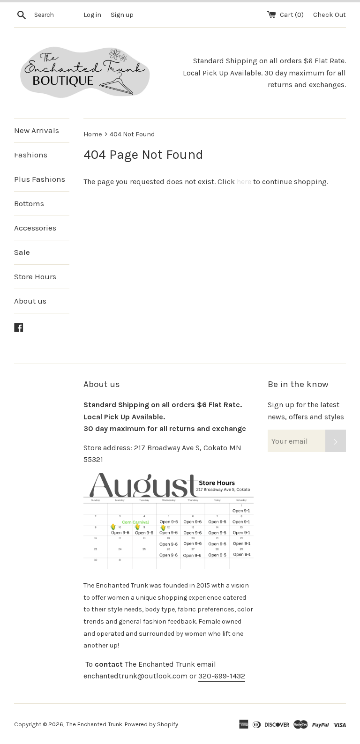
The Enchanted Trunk (94, 724)
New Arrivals (36, 130)
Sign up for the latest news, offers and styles (306, 410)
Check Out (329, 15)
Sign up (122, 15)
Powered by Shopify (151, 724)
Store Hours (35, 276)
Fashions (30, 154)
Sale (22, 252)
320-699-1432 (221, 675)
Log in (92, 15)
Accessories (35, 227)
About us (30, 300)
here (244, 181)
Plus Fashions (39, 179)
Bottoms (29, 203)
